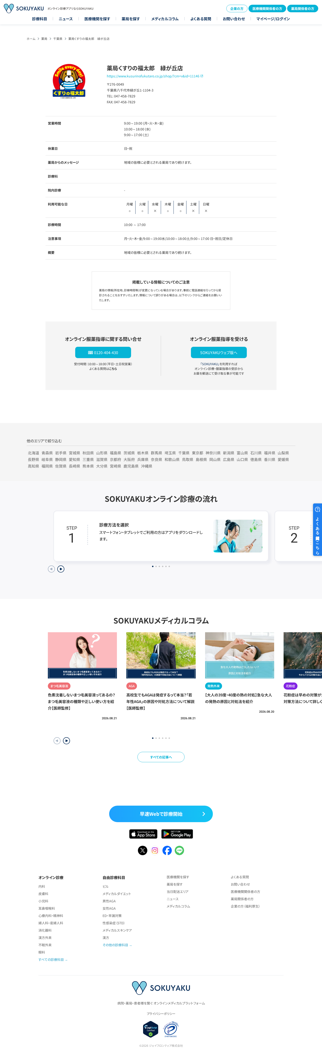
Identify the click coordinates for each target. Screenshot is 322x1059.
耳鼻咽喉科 (46, 908)
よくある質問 (200, 19)
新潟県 (228, 453)
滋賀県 (101, 459)
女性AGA (109, 908)
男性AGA (109, 901)
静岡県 (60, 459)
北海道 (33, 453)
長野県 (33, 459)
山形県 (101, 453)
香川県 (269, 459)
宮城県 (74, 453)
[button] (66, 740)
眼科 (41, 952)
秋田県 (88, 453)
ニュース (66, 19)
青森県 (47, 453)
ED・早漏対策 (112, 915)
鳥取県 (187, 459)
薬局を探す (131, 19)
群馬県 (156, 453)
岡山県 (215, 459)
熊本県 (88, 466)
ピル (106, 886)
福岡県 (47, 466)
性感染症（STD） (114, 923)
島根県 (201, 459)
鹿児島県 (131, 466)
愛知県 (74, 459)
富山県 (242, 453)
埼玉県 (170, 453)
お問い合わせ (234, 19)
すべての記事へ (161, 757)
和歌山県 (172, 459)
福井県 (269, 453)
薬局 (44, 38)
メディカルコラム (165, 19)
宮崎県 (115, 466)
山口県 (242, 459)
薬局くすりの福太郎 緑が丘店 (89, 38)
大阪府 (129, 459)
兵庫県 (143, 459)
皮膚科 (43, 893)
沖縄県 (146, 466)
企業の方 (237, 8)
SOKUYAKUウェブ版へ (218, 352)
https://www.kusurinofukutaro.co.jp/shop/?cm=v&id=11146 (153, 76)
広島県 (228, 459)
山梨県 (283, 453)
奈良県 (156, 459)
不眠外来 (45, 944)
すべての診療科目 (51, 959)
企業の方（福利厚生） (245, 906)
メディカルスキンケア (117, 930)
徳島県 (256, 459)
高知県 (33, 466)
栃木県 (143, 453)
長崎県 (74, 466)
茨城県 (129, 453)
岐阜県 (47, 459)
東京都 (197, 453)
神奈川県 (213, 453)
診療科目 (39, 19)
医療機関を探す (97, 19)
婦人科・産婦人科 (50, 923)
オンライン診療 (50, 877)
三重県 (88, 459)
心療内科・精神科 (50, 915)
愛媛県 (283, 459)
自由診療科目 (114, 877)
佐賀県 (60, 466)
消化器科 (45, 930)
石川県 (256, 453)
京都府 (115, 459)
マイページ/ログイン (273, 19)
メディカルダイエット (117, 893)
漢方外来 (45, 937)
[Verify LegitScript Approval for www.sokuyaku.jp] (151, 1029)
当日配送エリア (178, 891)
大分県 (101, 466)
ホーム (31, 38)
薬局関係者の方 (302, 8)
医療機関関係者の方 (267, 8)
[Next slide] (60, 569)
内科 (41, 886)
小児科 (43, 901)
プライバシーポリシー (161, 1013)
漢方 (106, 937)
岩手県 (60, 453)
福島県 (115, 453)
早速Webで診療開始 (161, 813)
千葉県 (57, 38)
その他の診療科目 (115, 944)
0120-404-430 (106, 352)
